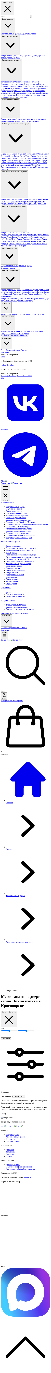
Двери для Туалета (19, 292)
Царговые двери (8, 268)
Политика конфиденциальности (19, 1167)
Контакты (5, 352)
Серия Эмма (6, 158)
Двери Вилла (12, 241)
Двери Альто (36, 239)
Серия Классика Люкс (10, 163)
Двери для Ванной (41, 290)
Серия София (31, 158)
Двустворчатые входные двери (19, 529)
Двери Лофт (15, 201)
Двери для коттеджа (27, 55)
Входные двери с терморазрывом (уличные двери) (27, 524)
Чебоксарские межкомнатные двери (15, 124)
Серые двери (27, 301)
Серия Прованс (18, 158)
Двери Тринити (18, 237)
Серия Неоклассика (39, 156)
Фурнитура (6, 303)
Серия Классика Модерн (31, 163)
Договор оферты (13, 1165)
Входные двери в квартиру (17, 533)
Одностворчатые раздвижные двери (16, 266)
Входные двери (8, 19)
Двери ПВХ (31, 204)
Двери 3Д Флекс (8, 244)
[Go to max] (25, 1316)
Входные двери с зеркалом (12, 84)
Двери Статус (7, 204)
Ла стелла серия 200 (23, 199)
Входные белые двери (10, 34)
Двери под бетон (13, 579)
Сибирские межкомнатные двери (14, 172)
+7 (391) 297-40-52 (8, 376)
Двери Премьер (24, 239)
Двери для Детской (35, 292)
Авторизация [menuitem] (7, 701)
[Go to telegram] (25, 1264)
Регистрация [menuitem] (18, 701)
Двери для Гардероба (37, 294)
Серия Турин (14, 156)
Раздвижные (6, 296)
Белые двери (34, 121)
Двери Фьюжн (43, 235)
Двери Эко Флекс (23, 244)
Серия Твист (25, 156)
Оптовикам (23, 336)
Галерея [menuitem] (9, 628)
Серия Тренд (18, 160)
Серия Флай (42, 158)
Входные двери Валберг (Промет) (20, 522)
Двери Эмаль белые (39, 244)
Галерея (9, 350)
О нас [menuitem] (3, 628)
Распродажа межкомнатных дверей (31, 119)
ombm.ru (27, 1177)
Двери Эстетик (38, 201)
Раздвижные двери (9, 248)
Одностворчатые (21, 82)
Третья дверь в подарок (11, 331)
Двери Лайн (37, 199)
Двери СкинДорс (18, 235)
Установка (13, 336)
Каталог (5, 500)
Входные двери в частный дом (14, 97)
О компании (6, 338)
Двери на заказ (7, 298)
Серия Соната (25, 154)
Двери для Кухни (20, 294)
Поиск (3, 16)
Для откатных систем (16, 314)
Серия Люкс (6, 154)
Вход (3, 357)
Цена (3, 1028)
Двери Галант (24, 241)
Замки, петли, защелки (34, 314)
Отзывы (17, 350)
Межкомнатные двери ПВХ (17, 559)
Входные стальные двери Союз (14, 86)
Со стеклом (34, 82)
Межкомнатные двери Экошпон (15, 121)
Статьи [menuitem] (24, 628)
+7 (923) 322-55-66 (24, 376)
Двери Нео (41, 204)
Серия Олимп (38, 154)
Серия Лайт (36, 165)
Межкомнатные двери (10, 100)
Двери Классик (7, 199)
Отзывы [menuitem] (17, 628)
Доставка (5, 336)
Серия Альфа (25, 165)
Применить (6, 1039)
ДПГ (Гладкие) (19, 204)
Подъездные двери (28, 34)
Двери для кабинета (24, 290)
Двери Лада (6, 235)
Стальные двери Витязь (34, 84)
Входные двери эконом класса (27, 93)
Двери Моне (26, 201)
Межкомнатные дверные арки (13, 246)
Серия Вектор (13, 165)
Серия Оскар (6, 160)
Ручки (4, 314)
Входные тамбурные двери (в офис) (31, 95)
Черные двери (16, 301)
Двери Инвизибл (22, 232)
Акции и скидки (8, 317)
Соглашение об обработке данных (20, 1169)
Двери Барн (31, 235)
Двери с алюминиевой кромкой (14, 206)
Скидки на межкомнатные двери (15, 333)
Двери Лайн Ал (8, 232)
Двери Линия (31, 237)
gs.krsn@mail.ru (7, 365)
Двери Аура (6, 237)
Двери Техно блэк (38, 241)
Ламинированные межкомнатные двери (18, 167)
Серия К (15, 154)
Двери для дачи (13, 58)
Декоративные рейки (23, 298)
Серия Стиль (29, 160)
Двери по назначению (10, 36)
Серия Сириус (41, 160)
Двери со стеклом (8, 119)
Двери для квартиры (10, 55)
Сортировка (6, 1096)
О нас (3, 350)
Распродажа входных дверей (19, 91)
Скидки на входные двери (32, 331)
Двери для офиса (8, 290)
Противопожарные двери (11, 60)
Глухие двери (38, 298)
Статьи (24, 350)
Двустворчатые (7, 82)
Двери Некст (11, 239)
